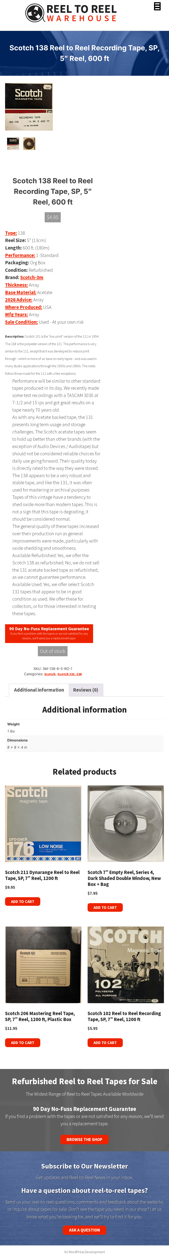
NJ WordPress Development (84, 1252)
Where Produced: (23, 307)
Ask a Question (84, 1230)
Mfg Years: (16, 314)
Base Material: (20, 292)
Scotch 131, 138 (69, 674)
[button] (157, 6)
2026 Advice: (18, 300)
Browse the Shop (84, 1139)
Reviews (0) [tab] (85, 690)
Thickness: (16, 285)
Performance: (20, 255)
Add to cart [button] (22, 901)
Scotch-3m (31, 277)
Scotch (49, 674)
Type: (11, 233)
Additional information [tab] (39, 690)
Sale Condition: (21, 322)
